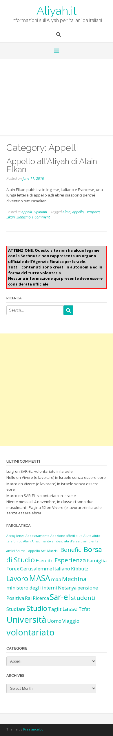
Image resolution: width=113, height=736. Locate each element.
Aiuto (87, 536)
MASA (39, 578)
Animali (21, 551)
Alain (66, 212)
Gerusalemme (36, 568)
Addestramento (37, 536)
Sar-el (60, 597)
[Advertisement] (56, 99)
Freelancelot (33, 729)
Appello (78, 212)
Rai (28, 598)
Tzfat (84, 609)
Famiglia (97, 560)
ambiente (91, 541)
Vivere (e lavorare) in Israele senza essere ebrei (64, 477)
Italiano (61, 568)
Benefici (71, 550)
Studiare (15, 609)
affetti (70, 536)
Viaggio (70, 621)
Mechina (74, 579)
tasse (70, 609)
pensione (87, 587)
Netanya (67, 587)
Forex (12, 568)
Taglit (54, 609)
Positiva (15, 598)
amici (10, 551)
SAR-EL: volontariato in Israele (47, 471)
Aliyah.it (57, 10)
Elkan (10, 217)
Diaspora (92, 212)
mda (56, 579)
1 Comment (41, 217)
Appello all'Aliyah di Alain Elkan (51, 165)
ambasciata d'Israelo (67, 541)
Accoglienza (15, 536)
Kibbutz (79, 568)
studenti (83, 598)
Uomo (54, 621)
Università (26, 619)
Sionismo (24, 217)
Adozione (57, 536)
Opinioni (40, 212)
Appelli (26, 212)
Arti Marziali (50, 551)
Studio (36, 608)
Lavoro (17, 578)
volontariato (30, 632)
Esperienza (70, 560)
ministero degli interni (31, 587)
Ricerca (41, 598)
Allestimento (41, 541)
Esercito (45, 560)
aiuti (79, 536)
